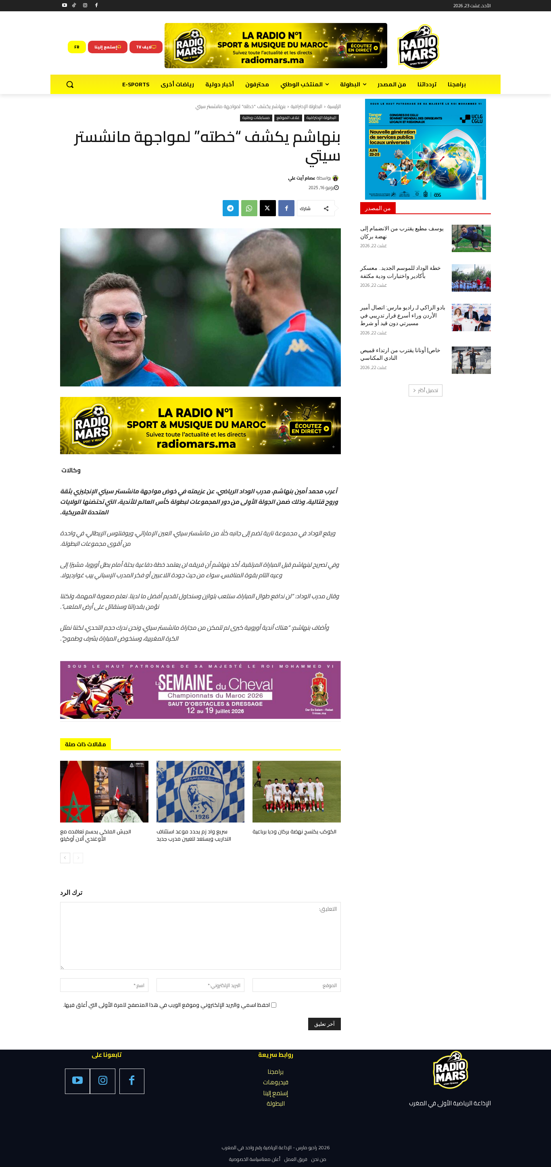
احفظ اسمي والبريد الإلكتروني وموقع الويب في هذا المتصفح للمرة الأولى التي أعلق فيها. (166, 1005)
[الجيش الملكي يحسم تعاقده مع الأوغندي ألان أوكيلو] (104, 792)
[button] (69, 84)
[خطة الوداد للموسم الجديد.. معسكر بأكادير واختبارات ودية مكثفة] (471, 278)
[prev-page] (78, 858)
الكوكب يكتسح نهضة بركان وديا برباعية (294, 831)
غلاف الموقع (288, 118)
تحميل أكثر (428, 390)
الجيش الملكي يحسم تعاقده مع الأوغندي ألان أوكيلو (95, 835)
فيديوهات (275, 1082)
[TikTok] (74, 5)
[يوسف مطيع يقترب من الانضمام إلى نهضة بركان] (471, 238)
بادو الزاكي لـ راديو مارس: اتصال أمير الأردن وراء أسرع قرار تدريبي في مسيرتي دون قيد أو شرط (402, 315)
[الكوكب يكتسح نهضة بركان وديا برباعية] (297, 792)
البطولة (276, 1103)
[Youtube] (64, 5)
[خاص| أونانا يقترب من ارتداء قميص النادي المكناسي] (471, 360)
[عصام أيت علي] (336, 178)
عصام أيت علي (301, 178)
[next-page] (65, 858)
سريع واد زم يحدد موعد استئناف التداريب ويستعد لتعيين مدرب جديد (194, 835)
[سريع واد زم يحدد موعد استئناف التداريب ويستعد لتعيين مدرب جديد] (201, 792)
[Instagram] (85, 5)
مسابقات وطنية (256, 118)
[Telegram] (231, 208)
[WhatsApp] (249, 208)
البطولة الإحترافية (306, 106)
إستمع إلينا (275, 1093)
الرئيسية (334, 106)
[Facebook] (96, 5)
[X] (268, 208)
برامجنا (275, 1071)
